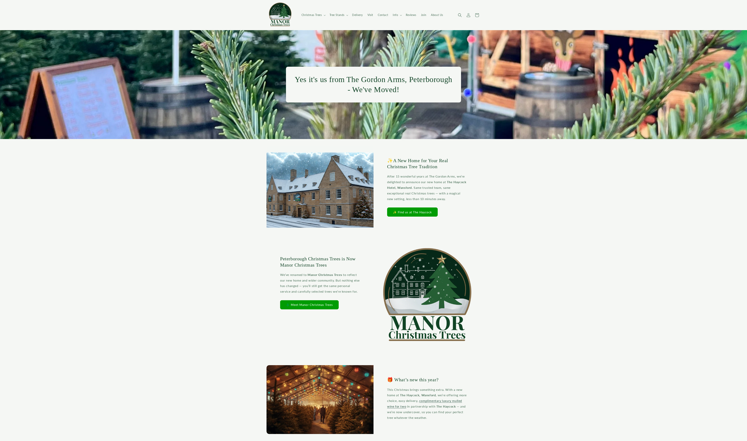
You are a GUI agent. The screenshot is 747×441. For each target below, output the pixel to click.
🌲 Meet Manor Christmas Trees (309, 304)
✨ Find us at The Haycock (412, 212)
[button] (313, 15)
